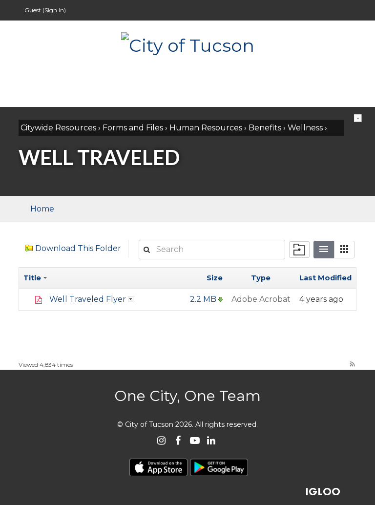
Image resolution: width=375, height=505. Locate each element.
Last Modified (325, 278)
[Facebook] (178, 441)
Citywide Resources (58, 127)
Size (215, 278)
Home (42, 208)
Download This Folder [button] (78, 248)
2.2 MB (203, 299)
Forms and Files (133, 127)
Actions (358, 118)
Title (33, 278)
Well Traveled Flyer (87, 299)
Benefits (265, 127)
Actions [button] (131, 298)
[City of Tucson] (187, 44)
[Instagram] (161, 441)
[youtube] (194, 441)
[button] (344, 249)
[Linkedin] (211, 441)
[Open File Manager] (299, 249)
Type (261, 278)
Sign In (54, 10)
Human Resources (205, 127)
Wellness (305, 127)
